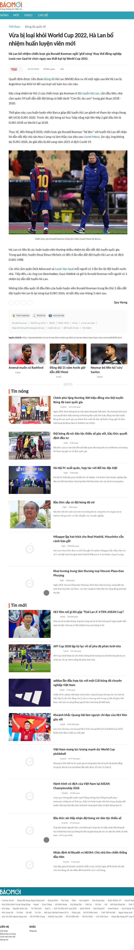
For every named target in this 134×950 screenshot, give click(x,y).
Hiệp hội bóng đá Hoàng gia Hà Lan (28, 328)
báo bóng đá (99, 909)
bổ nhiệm (86, 328)
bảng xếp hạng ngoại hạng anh (30, 901)
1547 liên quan (74, 759)
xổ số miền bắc (72, 917)
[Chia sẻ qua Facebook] (11, 302)
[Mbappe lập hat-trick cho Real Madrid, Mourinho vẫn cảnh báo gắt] (30, 549)
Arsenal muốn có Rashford (26, 368)
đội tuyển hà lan (71, 328)
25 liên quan (75, 823)
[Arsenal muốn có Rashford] (27, 354)
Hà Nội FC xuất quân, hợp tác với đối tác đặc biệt (85, 468)
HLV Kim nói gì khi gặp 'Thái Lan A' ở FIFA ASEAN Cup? (88, 612)
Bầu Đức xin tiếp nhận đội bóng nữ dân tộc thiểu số (87, 818)
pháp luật (76, 913)
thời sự (88, 905)
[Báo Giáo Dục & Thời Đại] (14, 69)
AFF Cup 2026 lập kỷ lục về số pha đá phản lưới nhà (87, 646)
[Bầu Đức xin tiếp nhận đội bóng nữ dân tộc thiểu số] (30, 830)
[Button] (19, 69)
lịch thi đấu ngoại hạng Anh (14, 917)
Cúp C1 (48, 909)
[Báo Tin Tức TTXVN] (55, 407)
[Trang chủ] (11, 6)
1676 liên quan (74, 407)
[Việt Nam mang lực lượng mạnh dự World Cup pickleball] (30, 761)
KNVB (52, 323)
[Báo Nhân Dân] (56, 793)
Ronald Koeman (19, 323)
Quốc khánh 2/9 (114, 901)
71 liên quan (75, 793)
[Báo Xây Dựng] (57, 651)
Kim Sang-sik (7, 913)
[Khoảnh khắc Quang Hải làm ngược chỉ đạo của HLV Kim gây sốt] (30, 727)
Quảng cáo (4, 940)
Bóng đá (49, 79)
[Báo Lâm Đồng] (57, 862)
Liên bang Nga (98, 901)
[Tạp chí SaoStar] (57, 507)
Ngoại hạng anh (125, 913)
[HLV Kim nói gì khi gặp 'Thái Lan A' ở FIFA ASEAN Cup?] (30, 624)
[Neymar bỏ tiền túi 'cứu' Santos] (109, 354)
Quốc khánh (85, 909)
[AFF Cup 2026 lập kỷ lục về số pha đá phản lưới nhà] (30, 658)
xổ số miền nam (91, 913)
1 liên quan (70, 581)
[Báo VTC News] (57, 443)
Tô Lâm (98, 905)
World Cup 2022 (38, 323)
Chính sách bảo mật (7, 937)
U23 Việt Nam (102, 917)
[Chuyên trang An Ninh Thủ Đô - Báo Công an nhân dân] (55, 690)
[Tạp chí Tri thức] (11, 373)
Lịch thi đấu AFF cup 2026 (65, 909)
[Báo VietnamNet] (56, 546)
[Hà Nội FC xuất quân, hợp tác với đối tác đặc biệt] (30, 480)
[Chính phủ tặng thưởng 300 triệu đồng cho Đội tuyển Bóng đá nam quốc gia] (30, 410)
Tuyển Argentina (22, 316)
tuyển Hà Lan (54, 328)
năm (74, 901)
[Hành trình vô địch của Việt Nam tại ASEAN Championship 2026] (30, 796)
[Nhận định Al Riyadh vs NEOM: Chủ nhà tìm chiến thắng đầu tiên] (30, 864)
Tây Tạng (65, 901)
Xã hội (29, 913)
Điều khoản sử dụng (8, 934)
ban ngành (84, 901)
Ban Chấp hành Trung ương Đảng (16, 905)
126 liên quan (72, 617)
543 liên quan (75, 651)
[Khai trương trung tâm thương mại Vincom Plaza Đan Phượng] (30, 583)
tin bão (19, 913)
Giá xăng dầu (76, 905)
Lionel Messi (91, 137)
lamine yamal (8, 901)
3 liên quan (74, 443)
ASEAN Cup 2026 (55, 917)
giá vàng (6, 909)
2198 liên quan (73, 546)
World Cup (41, 316)
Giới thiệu (4, 931)
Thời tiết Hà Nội (108, 913)
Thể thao (14, 27)
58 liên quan (49, 69)
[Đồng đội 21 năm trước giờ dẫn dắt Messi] (68, 354)
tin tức (38, 913)
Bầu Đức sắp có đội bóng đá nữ (74, 502)
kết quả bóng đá (117, 905)
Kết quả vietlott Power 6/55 (56, 913)
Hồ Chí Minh (87, 917)
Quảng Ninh (53, 901)
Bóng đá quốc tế (35, 27)
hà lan (75, 323)
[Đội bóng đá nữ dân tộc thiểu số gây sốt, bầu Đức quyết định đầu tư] (30, 446)
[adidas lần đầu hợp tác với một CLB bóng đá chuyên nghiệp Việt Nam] (30, 693)
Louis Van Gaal (64, 269)
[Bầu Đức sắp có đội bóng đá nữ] (30, 514)
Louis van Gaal (58, 316)
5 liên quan (75, 862)
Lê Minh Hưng (61, 905)
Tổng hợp (33, 931)
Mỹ (106, 905)
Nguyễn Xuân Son (20, 909)
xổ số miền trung (37, 917)
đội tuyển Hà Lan (88, 93)
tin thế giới (36, 909)
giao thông (47, 905)
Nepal (36, 905)
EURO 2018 (63, 323)
